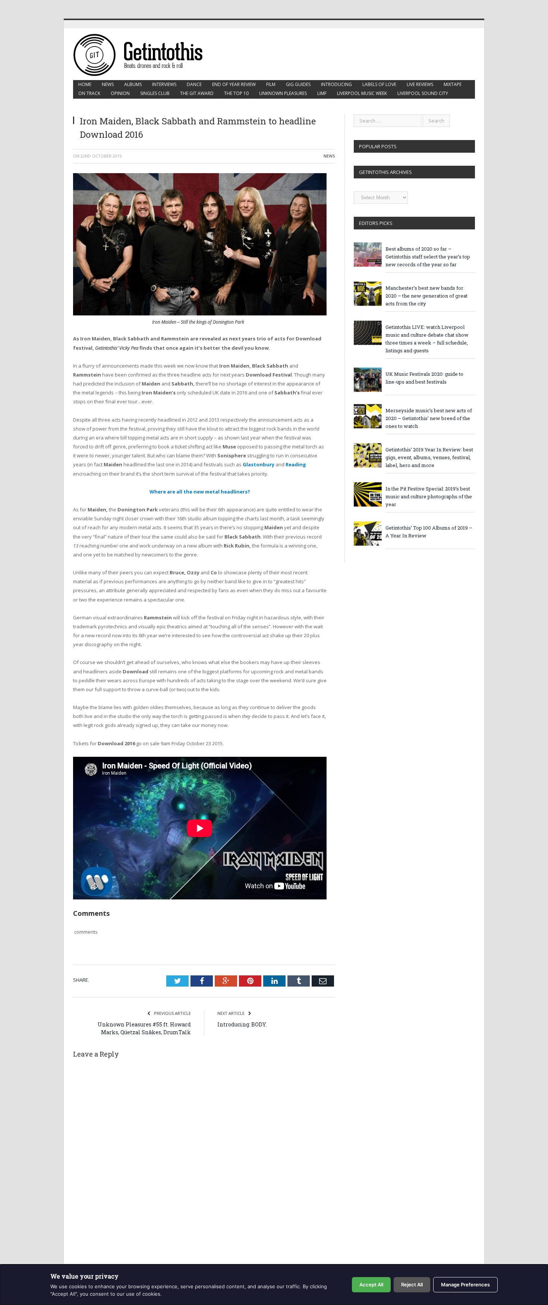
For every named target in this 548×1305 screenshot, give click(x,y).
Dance (194, 84)
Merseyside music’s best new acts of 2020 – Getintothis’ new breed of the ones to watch (428, 418)
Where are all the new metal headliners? (199, 491)
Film (270, 84)
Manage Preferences (465, 1284)
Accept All (371, 1284)
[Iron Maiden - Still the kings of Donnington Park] (200, 313)
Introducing (336, 84)
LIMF (322, 93)
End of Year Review (234, 84)
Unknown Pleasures (283, 93)
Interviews (164, 84)
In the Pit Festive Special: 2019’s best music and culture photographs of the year (428, 496)
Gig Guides (298, 84)
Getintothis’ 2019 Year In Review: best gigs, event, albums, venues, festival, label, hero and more (429, 457)
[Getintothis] (143, 53)
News (108, 84)
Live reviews (420, 84)
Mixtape (453, 84)
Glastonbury (258, 464)
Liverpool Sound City (422, 93)
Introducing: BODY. (242, 1024)
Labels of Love (379, 84)
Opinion (120, 93)
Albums (133, 84)
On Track (89, 93)
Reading (296, 464)
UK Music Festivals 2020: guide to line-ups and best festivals (424, 378)
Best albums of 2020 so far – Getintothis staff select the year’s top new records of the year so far (427, 256)
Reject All (412, 1284)
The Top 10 (236, 93)
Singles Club (155, 93)
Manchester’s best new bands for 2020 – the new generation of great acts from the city (426, 296)
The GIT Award (197, 93)
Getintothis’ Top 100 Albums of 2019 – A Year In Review (428, 531)
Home (84, 84)
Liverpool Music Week (362, 93)
